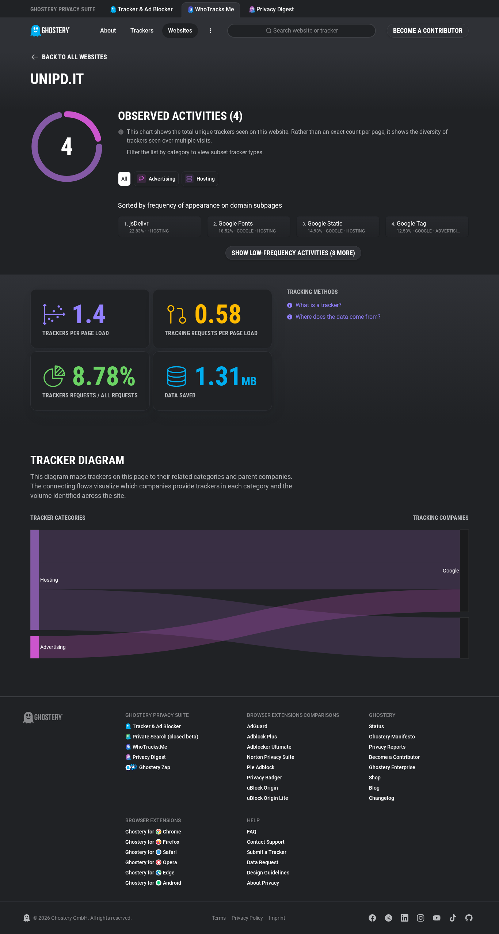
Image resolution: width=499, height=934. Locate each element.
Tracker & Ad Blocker (145, 9)
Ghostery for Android (153, 883)
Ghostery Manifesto (392, 737)
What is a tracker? (319, 305)
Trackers (141, 30)
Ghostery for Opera (151, 862)
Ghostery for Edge (150, 873)
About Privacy (263, 883)
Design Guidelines (268, 873)
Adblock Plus (262, 737)
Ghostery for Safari (151, 852)
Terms (219, 918)
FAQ (251, 832)
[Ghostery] (50, 31)
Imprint (277, 918)
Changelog (381, 798)
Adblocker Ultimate (269, 747)
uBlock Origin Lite (267, 798)
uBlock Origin (262, 788)
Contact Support (266, 842)
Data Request (262, 862)
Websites (180, 30)
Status (376, 726)
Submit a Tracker (266, 852)
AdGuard (257, 726)
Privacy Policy (247, 918)
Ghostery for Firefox (152, 842)
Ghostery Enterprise (392, 767)
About (108, 30)
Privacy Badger (264, 777)
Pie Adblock (260, 767)
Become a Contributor (427, 30)
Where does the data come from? (338, 316)
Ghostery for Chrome (153, 832)
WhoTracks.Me (214, 9)
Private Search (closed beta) (165, 737)
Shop (375, 777)
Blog (374, 788)
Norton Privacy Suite (270, 757)
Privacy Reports (387, 747)
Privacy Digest (275, 9)
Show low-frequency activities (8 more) (293, 253)
